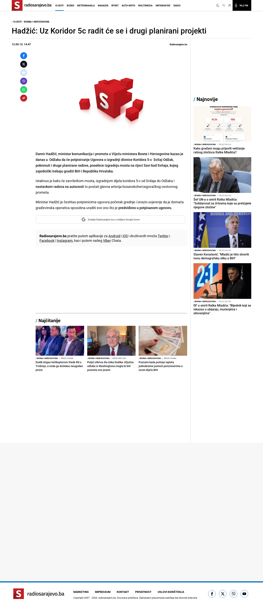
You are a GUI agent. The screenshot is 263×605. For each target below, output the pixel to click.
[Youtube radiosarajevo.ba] (244, 594)
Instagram (65, 240)
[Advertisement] (111, 282)
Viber (107, 240)
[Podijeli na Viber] (23, 81)
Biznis (70, 5)
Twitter (163, 236)
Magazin (103, 5)
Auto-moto (128, 5)
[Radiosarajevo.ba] (38, 593)
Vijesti (59, 5)
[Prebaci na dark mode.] (218, 5)
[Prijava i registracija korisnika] (230, 5)
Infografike (163, 5)
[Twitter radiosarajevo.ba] (223, 594)
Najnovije (207, 99)
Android (114, 236)
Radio (176, 5)
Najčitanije (49, 320)
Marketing (81, 592)
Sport (115, 5)
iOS (125, 236)
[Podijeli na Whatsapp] (23, 89)
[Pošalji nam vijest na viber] (233, 594)
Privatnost (143, 592)
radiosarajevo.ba (107, 597)
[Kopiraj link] (23, 98)
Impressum (103, 592)
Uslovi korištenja (171, 592)
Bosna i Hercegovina (36, 21)
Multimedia (145, 5)
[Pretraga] (224, 5)
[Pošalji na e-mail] (23, 72)
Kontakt (123, 592)
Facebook (46, 240)
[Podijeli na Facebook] (23, 55)
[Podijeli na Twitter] (23, 64)
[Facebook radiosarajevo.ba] (212, 594)
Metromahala (86, 5)
